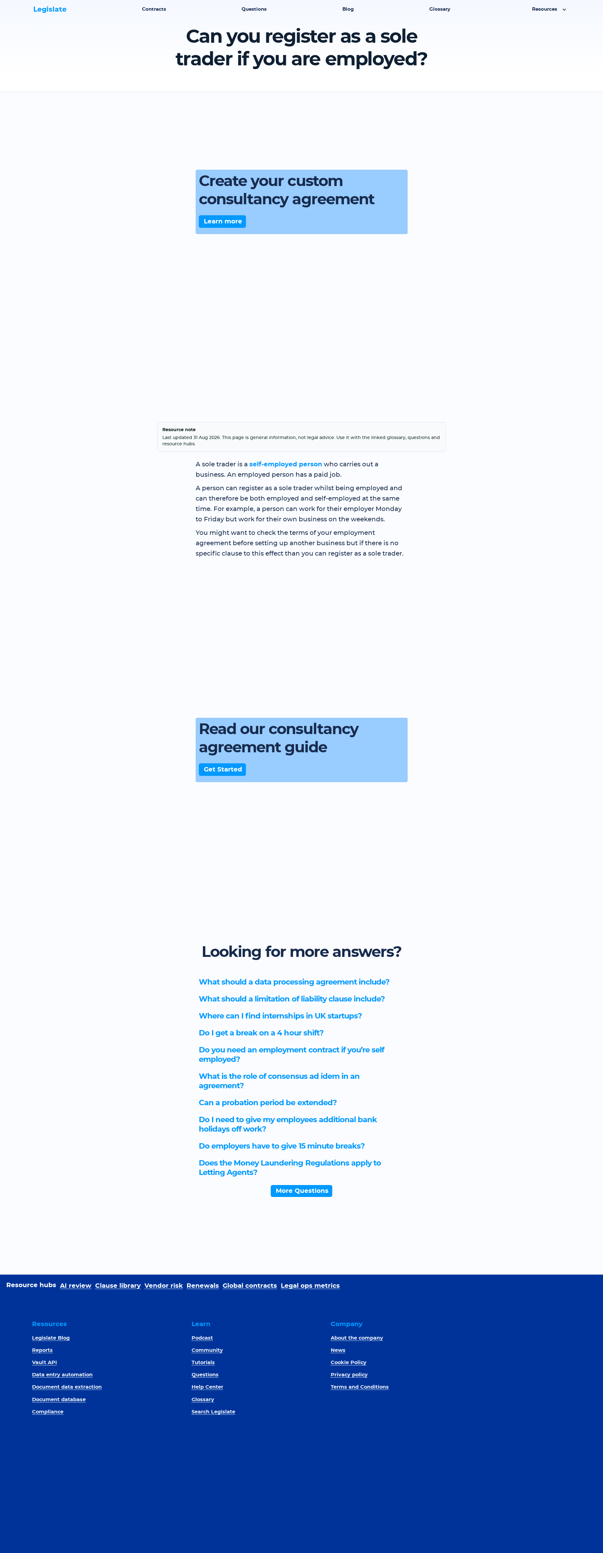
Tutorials (203, 1362)
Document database (59, 1399)
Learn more (223, 221)
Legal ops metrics (310, 1286)
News (338, 1350)
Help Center (207, 1387)
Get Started (223, 769)
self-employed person (285, 464)
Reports (42, 1350)
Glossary (439, 9)
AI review (75, 1286)
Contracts (154, 9)
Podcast (202, 1338)
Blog (348, 9)
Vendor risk (163, 1286)
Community (207, 1350)
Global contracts (250, 1286)
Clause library (118, 1286)
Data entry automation (62, 1374)
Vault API (44, 1362)
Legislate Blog (51, 1338)
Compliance (47, 1411)
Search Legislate (213, 1411)
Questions (254, 9)
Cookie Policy (349, 1362)
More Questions (302, 1191)
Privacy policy (349, 1374)
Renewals (203, 1286)
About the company (357, 1338)
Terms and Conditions (360, 1387)
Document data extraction (67, 1387)
